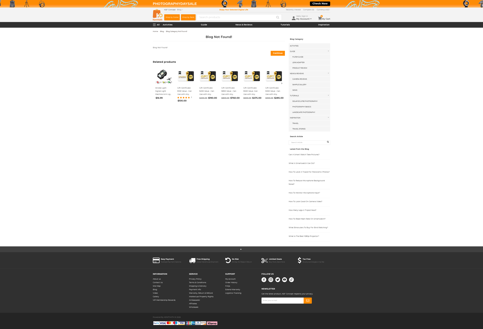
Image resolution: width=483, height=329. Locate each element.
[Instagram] (270, 279)
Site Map (156, 286)
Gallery (156, 297)
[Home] (158, 14)
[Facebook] (263, 279)
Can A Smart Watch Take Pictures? (304, 155)
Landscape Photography (303, 112)
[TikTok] (291, 279)
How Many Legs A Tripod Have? (302, 210)
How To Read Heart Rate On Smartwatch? (307, 219)
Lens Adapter (298, 62)
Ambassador (194, 300)
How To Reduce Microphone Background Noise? (307, 182)
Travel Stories (298, 129)
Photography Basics (301, 107)
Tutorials (285, 25)
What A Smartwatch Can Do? (302, 163)
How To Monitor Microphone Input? (304, 193)
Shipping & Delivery (197, 286)
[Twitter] (277, 279)
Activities (167, 25)
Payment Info (195, 290)
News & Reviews (243, 25)
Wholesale (193, 307)
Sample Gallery (299, 84)
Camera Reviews (299, 79)
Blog (162, 31)
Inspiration (324, 25)
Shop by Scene (172, 17)
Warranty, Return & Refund (201, 293)
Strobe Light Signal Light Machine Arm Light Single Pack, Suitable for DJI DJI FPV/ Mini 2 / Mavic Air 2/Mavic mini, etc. (163, 91)
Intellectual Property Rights (201, 297)
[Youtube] (284, 279)
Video (155, 293)
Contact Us (158, 282)
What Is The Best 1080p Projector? (304, 236)
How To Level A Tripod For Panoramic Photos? (309, 172)
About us (157, 279)
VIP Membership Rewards (164, 300)
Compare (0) (308, 10)
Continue (278, 53)
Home (155, 31)
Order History (231, 282)
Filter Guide (297, 57)
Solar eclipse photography (305, 101)
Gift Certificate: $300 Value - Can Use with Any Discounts (272, 91)
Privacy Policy (195, 279)
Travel (295, 123)
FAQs (227, 286)
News (294, 90)
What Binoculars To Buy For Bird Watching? (308, 228)
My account (230, 279)
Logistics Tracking (233, 293)
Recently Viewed (293, 10)
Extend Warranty (232, 290)
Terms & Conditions (197, 282)
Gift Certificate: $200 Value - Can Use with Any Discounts (206, 91)
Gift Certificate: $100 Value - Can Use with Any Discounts (184, 91)
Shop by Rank (188, 17)
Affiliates (193, 304)
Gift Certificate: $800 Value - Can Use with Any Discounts (228, 91)
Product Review (299, 68)
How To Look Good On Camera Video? (305, 201)
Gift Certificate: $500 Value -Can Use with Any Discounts (250, 91)
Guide (204, 25)
